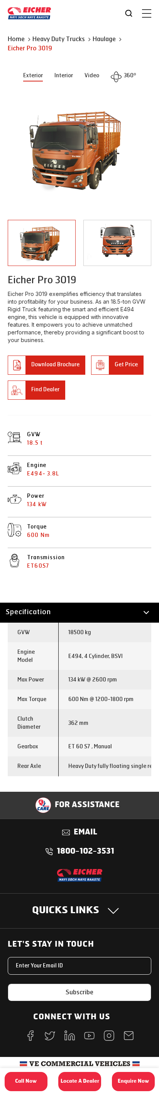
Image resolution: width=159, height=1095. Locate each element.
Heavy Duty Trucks (58, 39)
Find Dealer (45, 389)
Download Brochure (55, 364)
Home (16, 39)
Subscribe (79, 992)
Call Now (26, 1081)
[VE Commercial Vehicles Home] (80, 1066)
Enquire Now (133, 1081)
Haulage (104, 39)
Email (85, 832)
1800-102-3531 (85, 852)
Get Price (126, 364)
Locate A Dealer (80, 1081)
